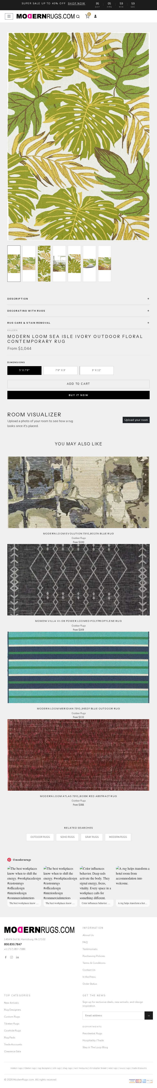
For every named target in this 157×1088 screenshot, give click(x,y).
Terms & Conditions (94, 963)
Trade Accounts (13, 1044)
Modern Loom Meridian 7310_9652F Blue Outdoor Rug (78, 708)
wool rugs (113, 1068)
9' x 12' (96, 370)
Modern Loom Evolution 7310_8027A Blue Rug (78, 533)
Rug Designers (12, 1009)
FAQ (85, 942)
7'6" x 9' (60, 370)
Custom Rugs (12, 1016)
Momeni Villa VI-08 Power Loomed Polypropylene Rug (78, 620)
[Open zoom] (78, 136)
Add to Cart (78, 384)
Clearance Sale (12, 1051)
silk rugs (57, 1068)
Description (17, 298)
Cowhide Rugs (12, 1030)
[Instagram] (11, 957)
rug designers (44, 1068)
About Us (88, 935)
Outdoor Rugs (40, 837)
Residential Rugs (92, 1033)
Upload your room (136, 420)
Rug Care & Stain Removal (29, 322)
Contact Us (89, 970)
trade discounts (139, 1068)
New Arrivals (11, 1002)
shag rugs (67, 1068)
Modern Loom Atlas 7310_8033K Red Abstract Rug (78, 796)
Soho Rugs (67, 837)
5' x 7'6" (24, 370)
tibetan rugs (30, 1068)
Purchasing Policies (94, 956)
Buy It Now (78, 395)
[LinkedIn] (17, 957)
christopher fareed (98, 1068)
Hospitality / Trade (93, 1040)
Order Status (90, 983)
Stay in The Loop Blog (95, 1047)
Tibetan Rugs (11, 1023)
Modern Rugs (118, 837)
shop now (76, 3)
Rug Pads (9, 1037)
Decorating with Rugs (26, 310)
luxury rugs (124, 1068)
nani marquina (81, 1068)
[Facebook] (5, 957)
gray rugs (92, 837)
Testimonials (90, 949)
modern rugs (16, 1068)
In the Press (89, 977)
